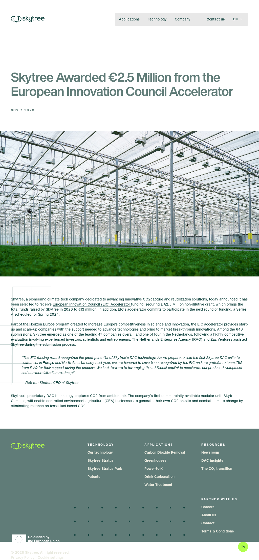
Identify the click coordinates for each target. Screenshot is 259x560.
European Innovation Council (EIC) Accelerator (92, 304)
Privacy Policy (23, 557)
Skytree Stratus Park (105, 468)
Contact (207, 523)
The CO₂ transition (216, 468)
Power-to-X (153, 468)
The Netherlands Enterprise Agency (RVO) (167, 339)
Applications (129, 19)
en (235, 19)
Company (182, 19)
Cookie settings (50, 557)
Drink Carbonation (159, 476)
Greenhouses (155, 460)
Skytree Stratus (101, 460)
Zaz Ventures (221, 339)
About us (208, 515)
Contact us (216, 19)
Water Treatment (158, 484)
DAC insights (212, 460)
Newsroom (210, 452)
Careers (207, 506)
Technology (157, 19)
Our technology (100, 452)
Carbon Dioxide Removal (164, 452)
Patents (94, 476)
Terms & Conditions (217, 531)
